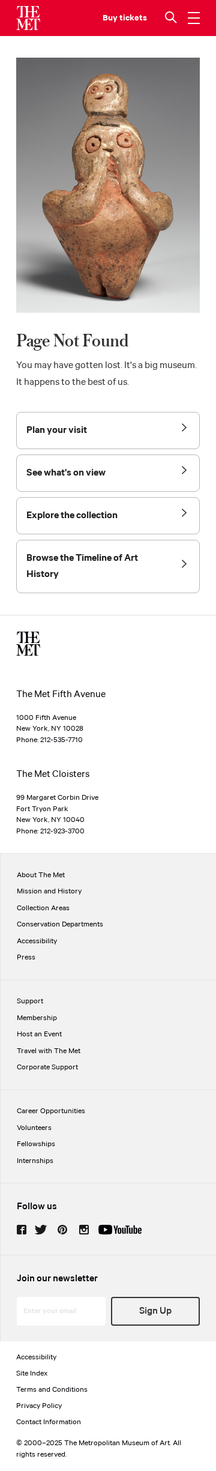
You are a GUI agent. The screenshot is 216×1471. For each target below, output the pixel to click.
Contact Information (48, 1422)
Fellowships (36, 1144)
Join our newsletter (57, 1278)
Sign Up (155, 1311)
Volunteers (34, 1128)
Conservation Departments (60, 924)
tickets (133, 18)
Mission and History (49, 891)
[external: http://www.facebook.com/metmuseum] (21, 1229)
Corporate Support (47, 1067)
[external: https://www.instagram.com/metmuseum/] (84, 1229)
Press (26, 957)
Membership (37, 1018)
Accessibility (37, 941)
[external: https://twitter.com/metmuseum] (41, 1229)
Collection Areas (43, 908)
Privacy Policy (39, 1406)
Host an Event (39, 1034)
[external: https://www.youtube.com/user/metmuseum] (120, 1229)
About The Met (41, 875)
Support (30, 1001)
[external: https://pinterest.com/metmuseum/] (62, 1229)
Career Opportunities (51, 1111)
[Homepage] (28, 18)
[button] (172, 18)
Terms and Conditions (52, 1390)
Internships (35, 1161)
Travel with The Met (48, 1051)
